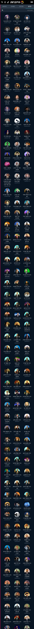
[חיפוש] (2, 10)
